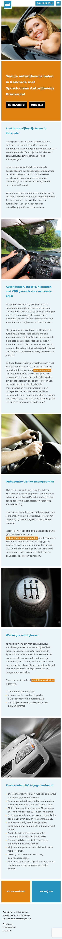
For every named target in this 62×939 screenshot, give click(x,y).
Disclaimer (8, 924)
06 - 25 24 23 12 (45, 3)
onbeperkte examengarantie (21, 538)
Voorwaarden (9, 927)
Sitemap (7, 931)
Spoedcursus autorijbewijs (15, 912)
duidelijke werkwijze (43, 680)
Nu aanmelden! (16, 891)
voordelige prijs (42, 370)
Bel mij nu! (46, 891)
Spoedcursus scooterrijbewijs (17, 919)
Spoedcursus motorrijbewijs (16, 915)
